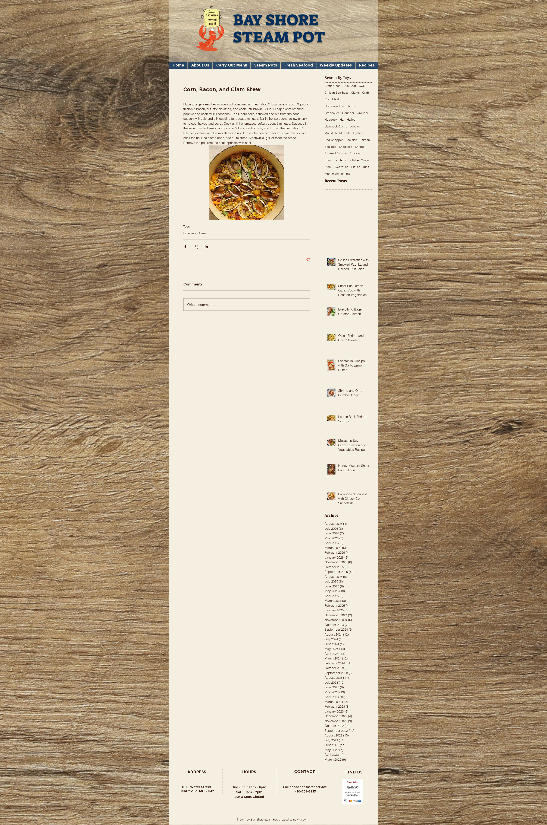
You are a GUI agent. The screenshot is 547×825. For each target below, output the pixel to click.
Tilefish (355, 167)
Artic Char (349, 86)
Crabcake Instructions (340, 106)
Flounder (348, 113)
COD (362, 86)
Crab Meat (332, 99)
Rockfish (351, 140)
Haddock (331, 119)
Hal (342, 119)
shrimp (346, 174)
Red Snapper (334, 140)
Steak (328, 167)
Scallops (330, 147)
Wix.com (302, 819)
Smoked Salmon (336, 153)
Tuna (366, 167)
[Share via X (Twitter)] (196, 247)
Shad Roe (345, 147)
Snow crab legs (335, 160)
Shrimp (360, 147)
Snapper (356, 153)
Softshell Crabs (358, 160)
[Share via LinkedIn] (206, 247)
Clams (355, 93)
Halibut (351, 119)
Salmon (365, 140)
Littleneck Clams (195, 233)
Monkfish (331, 133)
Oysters (358, 133)
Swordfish (341, 167)
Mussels (344, 133)
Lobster (355, 126)
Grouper (362, 113)
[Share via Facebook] (185, 247)
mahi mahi (332, 174)
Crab (365, 93)
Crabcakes (332, 113)
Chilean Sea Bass (336, 93)
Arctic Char (332, 86)
